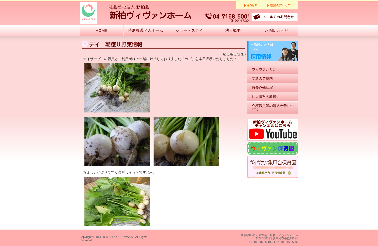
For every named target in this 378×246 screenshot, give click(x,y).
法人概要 (233, 30)
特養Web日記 (262, 87)
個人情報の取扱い (266, 96)
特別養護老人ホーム (145, 30)
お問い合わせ (277, 30)
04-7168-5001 (262, 242)
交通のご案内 (262, 78)
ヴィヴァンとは (264, 69)
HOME (101, 30)
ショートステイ (189, 30)
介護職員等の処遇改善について (273, 107)
